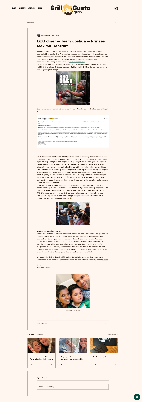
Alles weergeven (113, 334)
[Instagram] (116, 8)
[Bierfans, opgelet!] (104, 345)
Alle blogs (30, 22)
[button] (116, 22)
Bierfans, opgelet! (100, 357)
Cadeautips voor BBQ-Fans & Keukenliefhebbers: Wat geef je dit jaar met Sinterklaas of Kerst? (41, 358)
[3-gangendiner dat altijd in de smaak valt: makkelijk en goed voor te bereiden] (73, 345)
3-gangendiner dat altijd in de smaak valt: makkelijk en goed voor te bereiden (72, 358)
